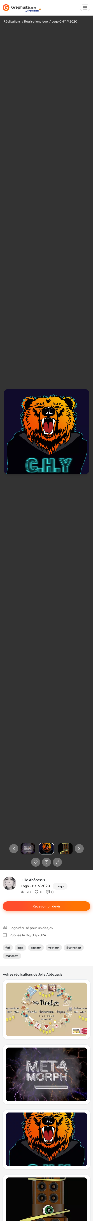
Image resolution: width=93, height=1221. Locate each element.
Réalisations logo (36, 21)
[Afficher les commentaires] (46, 862)
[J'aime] (35, 862)
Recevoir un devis (46, 906)
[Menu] (85, 7)
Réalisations (12, 21)
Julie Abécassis (33, 879)
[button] (13, 848)
